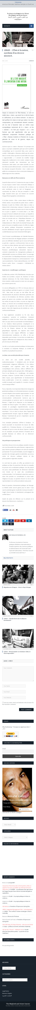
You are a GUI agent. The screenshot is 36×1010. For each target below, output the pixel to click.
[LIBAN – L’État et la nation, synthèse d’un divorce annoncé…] (18, 39)
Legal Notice (5, 991)
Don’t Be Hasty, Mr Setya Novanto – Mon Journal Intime (17, 924)
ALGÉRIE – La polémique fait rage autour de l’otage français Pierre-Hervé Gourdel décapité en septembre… (17, 891)
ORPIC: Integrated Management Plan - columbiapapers (17, 909)
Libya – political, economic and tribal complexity (17, 926)
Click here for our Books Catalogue (11, 812)
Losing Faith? (11, 882)
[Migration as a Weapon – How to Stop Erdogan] (18, 575)
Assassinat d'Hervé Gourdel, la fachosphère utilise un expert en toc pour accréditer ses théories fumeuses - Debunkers (16, 887)
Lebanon (31, 60)
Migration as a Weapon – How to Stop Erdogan (17, 587)
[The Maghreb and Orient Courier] (18, 16)
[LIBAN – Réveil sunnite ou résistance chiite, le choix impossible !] (18, 639)
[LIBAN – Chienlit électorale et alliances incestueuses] (18, 606)
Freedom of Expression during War (20, 906)
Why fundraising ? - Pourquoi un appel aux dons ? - (16, 727)
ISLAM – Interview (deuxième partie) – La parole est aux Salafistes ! (15, 931)
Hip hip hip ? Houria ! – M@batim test (12, 929)
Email (4, 749)
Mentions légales (7, 993)
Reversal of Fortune (13, 916)
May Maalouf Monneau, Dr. (17, 535)
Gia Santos (5, 906)
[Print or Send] (14, 510)
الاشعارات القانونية (7, 996)
